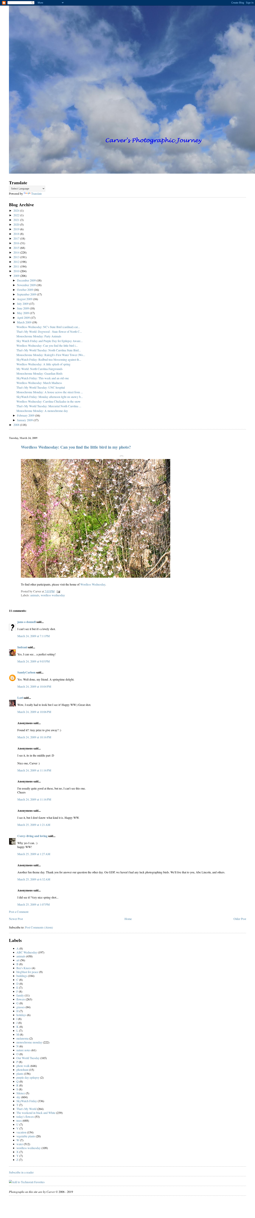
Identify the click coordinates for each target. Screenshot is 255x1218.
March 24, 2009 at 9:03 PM (33, 661)
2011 (16, 266)
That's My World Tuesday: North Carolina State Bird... (48, 350)
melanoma (22, 1038)
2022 (16, 215)
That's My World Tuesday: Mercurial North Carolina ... (48, 406)
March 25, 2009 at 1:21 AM (33, 825)
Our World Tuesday (28, 1058)
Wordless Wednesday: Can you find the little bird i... (47, 345)
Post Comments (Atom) (39, 927)
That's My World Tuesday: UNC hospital (40, 387)
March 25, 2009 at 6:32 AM (33, 879)
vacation (21, 1132)
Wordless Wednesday (92, 584)
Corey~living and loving (32, 836)
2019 (16, 229)
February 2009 (26, 415)
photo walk (23, 1066)
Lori (20, 697)
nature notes (23, 1050)
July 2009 (23, 304)
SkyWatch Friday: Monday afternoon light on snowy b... (49, 397)
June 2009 (23, 308)
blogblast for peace (27, 972)
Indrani (22, 647)
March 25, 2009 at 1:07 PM (33, 904)
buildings (21, 976)
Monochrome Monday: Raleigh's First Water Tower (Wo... (50, 355)
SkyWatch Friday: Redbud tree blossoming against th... (48, 359)
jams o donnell (26, 622)
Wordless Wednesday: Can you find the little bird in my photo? (76, 447)
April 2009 (24, 317)
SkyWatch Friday (26, 1101)
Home (128, 919)
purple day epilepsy (27, 1077)
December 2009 (27, 280)
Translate (36, 193)
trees (19, 1120)
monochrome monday (29, 1042)
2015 (16, 248)
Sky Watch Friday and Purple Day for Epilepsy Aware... (49, 341)
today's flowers (25, 1117)
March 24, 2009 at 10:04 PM (34, 686)
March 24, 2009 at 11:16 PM (34, 770)
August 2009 (25, 299)
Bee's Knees (23, 968)
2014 (16, 252)
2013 (16, 257)
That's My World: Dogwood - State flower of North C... (49, 331)
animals (34, 595)
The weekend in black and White (35, 1113)
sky (18, 1097)
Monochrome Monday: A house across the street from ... (49, 392)
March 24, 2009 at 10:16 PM (34, 737)
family (20, 995)
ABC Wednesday (26, 952)
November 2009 (27, 285)
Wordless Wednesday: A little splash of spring (43, 364)
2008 (16, 425)
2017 (16, 238)
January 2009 (25, 420)
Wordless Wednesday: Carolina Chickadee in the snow (48, 401)
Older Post (240, 919)
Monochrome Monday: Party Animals (38, 336)
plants (19, 1073)
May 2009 (23, 313)
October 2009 (25, 290)
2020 (16, 224)
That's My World (26, 1109)
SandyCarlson (26, 672)
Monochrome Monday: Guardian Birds (39, 373)
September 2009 (27, 294)
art (17, 960)
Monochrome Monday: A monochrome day (42, 411)
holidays (21, 1015)
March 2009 (24, 322)
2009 (16, 276)
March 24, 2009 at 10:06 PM (34, 712)
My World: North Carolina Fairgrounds (39, 369)
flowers (20, 999)
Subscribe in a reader (21, 1172)
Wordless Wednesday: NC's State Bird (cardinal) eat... (48, 327)
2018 (16, 234)
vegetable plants (25, 1136)
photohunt (22, 1070)
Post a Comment (18, 912)
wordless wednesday (53, 595)
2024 (16, 210)
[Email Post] (57, 591)
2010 (16, 271)
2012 (16, 262)
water (19, 1144)
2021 (16, 220)
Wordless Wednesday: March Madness (39, 383)
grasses (20, 1007)
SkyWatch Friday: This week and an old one (42, 378)
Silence (20, 1093)
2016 (16, 243)
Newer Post (16, 919)
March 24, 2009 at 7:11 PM (33, 636)
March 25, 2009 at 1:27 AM (33, 854)
